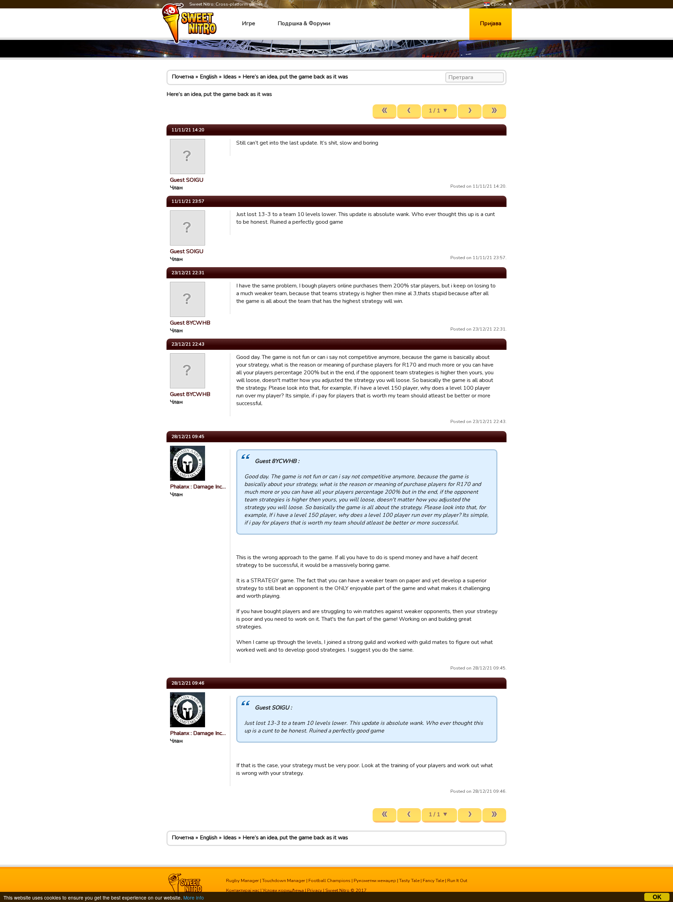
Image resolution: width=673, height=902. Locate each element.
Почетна (183, 77)
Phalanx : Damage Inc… (198, 487)
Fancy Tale (433, 880)
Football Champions (329, 880)
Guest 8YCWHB (190, 323)
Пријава (490, 23)
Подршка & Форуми (304, 23)
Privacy (314, 890)
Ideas (230, 77)
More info (193, 897)
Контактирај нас (242, 890)
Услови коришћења (283, 890)
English (208, 77)
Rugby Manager (242, 880)
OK (657, 897)
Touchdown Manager (283, 880)
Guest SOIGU (186, 180)
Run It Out (457, 880)
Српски (498, 4)
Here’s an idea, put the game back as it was (295, 77)
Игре (248, 23)
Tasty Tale (409, 880)
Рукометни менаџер (375, 880)
